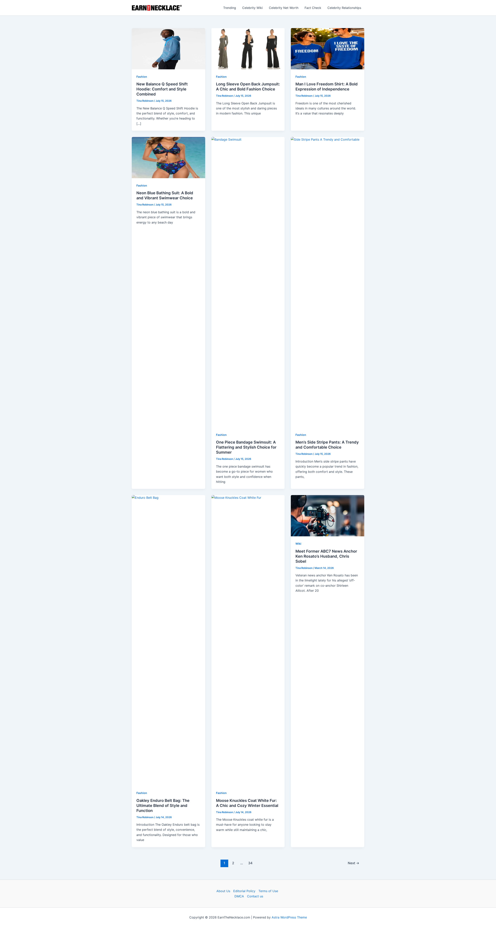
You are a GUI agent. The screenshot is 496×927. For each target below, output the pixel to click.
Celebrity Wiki (252, 8)
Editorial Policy (244, 891)
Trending (229, 8)
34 (250, 863)
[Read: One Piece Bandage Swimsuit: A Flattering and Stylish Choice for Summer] (248, 282)
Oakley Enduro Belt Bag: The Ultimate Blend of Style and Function (162, 805)
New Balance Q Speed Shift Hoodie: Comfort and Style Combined (162, 89)
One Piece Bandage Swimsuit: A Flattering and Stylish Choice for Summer (246, 447)
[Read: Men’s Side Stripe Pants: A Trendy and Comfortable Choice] (327, 282)
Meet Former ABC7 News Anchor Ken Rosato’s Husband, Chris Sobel (326, 556)
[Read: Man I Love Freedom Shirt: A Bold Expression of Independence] (327, 48)
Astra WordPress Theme (289, 917)
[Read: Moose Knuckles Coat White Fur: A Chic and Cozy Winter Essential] (248, 640)
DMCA (239, 896)
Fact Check (313, 8)
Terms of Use (268, 891)
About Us (223, 891)
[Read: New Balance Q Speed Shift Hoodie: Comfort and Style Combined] (168, 48)
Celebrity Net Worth (283, 8)
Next (353, 863)
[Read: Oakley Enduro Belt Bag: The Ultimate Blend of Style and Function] (168, 640)
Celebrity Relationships (344, 8)
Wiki (298, 543)
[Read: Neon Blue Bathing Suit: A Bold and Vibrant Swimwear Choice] (168, 157)
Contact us (255, 896)
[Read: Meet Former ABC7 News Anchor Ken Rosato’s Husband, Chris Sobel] (327, 515)
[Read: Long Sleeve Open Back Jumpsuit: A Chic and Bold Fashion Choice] (248, 48)
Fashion (141, 76)
